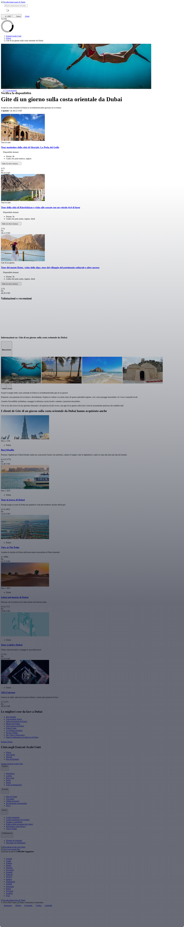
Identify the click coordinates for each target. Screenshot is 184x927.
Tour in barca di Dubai (15, 726)
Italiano (9, 879)
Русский (9, 891)
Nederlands (10, 882)
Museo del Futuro (13, 724)
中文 (8, 896)
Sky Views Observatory (15, 735)
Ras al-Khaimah (12, 759)
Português (10, 886)
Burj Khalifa (11, 717)
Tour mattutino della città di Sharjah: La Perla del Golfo (30, 147)
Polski (8, 889)
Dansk (8, 865)
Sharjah (9, 757)
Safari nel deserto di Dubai (16, 721)
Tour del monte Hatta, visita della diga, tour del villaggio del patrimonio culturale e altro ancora (50, 267)
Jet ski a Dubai (12, 733)
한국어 (9, 877)
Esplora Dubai (7, 742)
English (9, 859)
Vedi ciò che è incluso (10, 164)
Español (9, 872)
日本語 (9, 884)
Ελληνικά (10, 870)
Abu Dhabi (10, 755)
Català (8, 861)
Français (9, 874)
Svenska (9, 893)
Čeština (9, 863)
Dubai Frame (11, 728)
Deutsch (9, 868)
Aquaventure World (14, 719)
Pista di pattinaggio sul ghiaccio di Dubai (22, 737)
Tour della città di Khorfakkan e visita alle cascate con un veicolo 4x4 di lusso (40, 207)
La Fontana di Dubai (14, 730)
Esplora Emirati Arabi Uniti (12, 764)
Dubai (8, 752)
